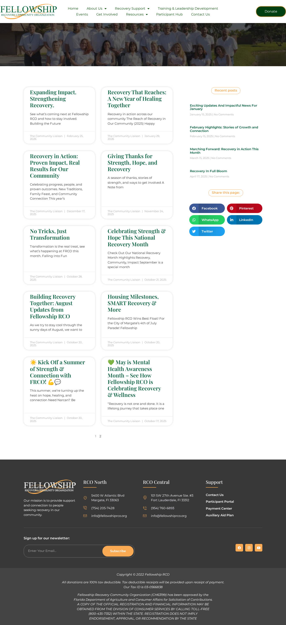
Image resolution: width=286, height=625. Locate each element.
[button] (207, 208)
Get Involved (107, 14)
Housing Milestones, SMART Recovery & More (133, 303)
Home (73, 8)
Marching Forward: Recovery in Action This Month (224, 151)
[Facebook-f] (239, 547)
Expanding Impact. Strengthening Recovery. (53, 98)
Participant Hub (169, 14)
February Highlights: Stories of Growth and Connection (224, 129)
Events (82, 14)
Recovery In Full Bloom (208, 171)
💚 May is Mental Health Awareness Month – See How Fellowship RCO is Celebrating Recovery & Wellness (134, 378)
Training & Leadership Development (188, 8)
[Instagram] (249, 547)
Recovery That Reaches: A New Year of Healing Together (137, 98)
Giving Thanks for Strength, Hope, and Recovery (132, 162)
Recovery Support (130, 8)
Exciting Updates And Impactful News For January (223, 107)
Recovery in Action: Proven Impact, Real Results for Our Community (55, 165)
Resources (135, 14)
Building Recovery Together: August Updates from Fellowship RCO (52, 306)
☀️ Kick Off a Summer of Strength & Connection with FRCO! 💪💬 (57, 371)
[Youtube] (258, 547)
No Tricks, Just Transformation (50, 234)
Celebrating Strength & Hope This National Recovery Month (137, 237)
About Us (94, 8)
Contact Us (200, 14)
